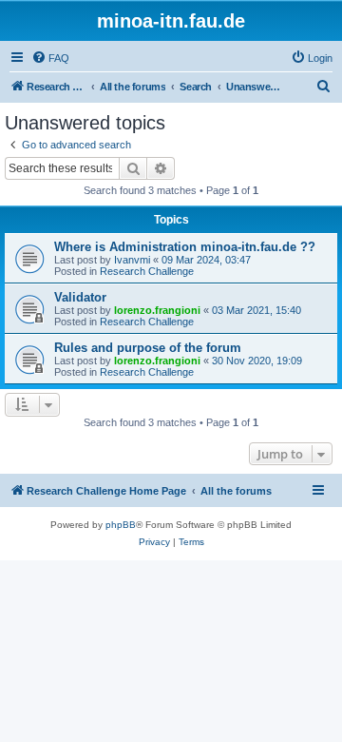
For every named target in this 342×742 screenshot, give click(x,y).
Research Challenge (147, 271)
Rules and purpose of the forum (147, 348)
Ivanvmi (132, 259)
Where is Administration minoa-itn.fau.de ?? (184, 247)
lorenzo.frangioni (157, 310)
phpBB (120, 524)
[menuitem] (50, 58)
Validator (80, 297)
